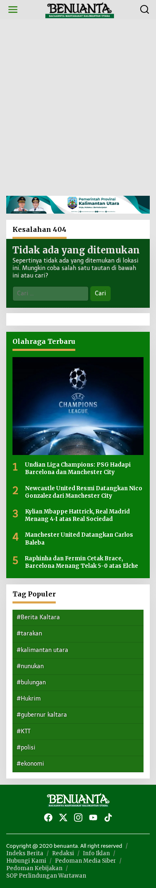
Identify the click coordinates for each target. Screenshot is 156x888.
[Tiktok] (108, 817)
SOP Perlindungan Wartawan (46, 875)
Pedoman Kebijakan (34, 868)
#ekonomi (30, 763)
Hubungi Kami (26, 860)
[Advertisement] (78, 107)
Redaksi (63, 853)
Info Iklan (96, 853)
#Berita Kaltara (38, 617)
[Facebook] (48, 817)
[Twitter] (63, 817)
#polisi (26, 747)
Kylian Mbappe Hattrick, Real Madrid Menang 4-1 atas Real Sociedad (77, 515)
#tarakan (29, 633)
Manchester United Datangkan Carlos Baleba (79, 538)
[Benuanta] (79, 9)
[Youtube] (93, 817)
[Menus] (13, 9)
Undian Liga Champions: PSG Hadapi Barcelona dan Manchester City (78, 468)
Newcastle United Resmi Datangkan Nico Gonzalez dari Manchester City (83, 492)
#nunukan (30, 666)
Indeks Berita (24, 853)
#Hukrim (29, 698)
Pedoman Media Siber (85, 860)
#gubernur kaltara (42, 714)
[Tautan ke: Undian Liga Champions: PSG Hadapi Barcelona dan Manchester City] (78, 406)
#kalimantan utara (42, 650)
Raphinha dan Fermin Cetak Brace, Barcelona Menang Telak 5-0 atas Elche (81, 562)
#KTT (23, 731)
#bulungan (31, 682)
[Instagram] (78, 817)
